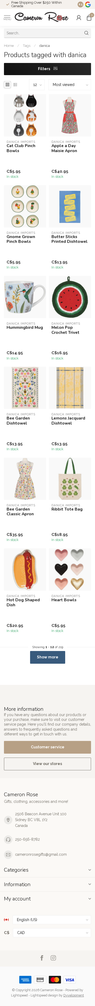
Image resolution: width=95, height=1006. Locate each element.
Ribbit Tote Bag (67, 509)
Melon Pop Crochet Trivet (65, 330)
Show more (47, 657)
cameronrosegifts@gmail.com (41, 854)
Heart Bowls (64, 600)
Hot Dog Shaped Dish (23, 602)
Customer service (47, 747)
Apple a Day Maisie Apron (64, 148)
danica (44, 45)
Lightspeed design (44, 995)
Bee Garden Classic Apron (20, 512)
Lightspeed (19, 995)
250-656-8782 (27, 839)
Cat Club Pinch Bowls (21, 148)
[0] (89, 17)
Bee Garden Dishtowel (18, 421)
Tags (26, 45)
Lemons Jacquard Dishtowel (68, 421)
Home (9, 45)
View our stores (47, 764)
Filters (44, 69)
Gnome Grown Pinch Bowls (21, 239)
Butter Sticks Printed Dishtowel (69, 239)
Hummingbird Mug (25, 327)
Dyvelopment (73, 995)
